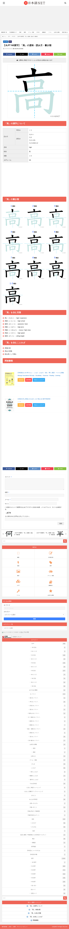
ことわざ (48, 768)
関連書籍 (34, 920)
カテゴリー (7, 611)
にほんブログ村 (24, 632)
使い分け (48, 885)
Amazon (21, 379)
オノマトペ (47, 694)
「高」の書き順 (34, 909)
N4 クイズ (48, 674)
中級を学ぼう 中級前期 (46, 811)
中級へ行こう (47, 807)
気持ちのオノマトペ (47, 713)
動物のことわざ (47, 775)
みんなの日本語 (47, 799)
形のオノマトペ (47, 709)
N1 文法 (48, 655)
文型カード (48, 893)
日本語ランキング (17, 636)
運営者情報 (4, 926)
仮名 (48, 819)
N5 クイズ (48, 682)
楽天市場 (28, 379)
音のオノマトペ (47, 736)
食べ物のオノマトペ (47, 740)
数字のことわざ (47, 779)
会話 (48, 831)
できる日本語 (47, 783)
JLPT (48, 643)
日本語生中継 (47, 854)
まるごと (48, 795)
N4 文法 (48, 678)
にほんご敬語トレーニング (46, 787)
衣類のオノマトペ (47, 732)
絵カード (48, 889)
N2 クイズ (48, 659)
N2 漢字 (48, 870)
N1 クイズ (48, 651)
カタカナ (48, 823)
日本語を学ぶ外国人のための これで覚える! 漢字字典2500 (34, 399)
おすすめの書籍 (47, 690)
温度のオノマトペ (47, 721)
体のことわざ (48, 772)
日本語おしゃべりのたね (46, 850)
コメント (8, 476)
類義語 (48, 842)
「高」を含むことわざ (34, 916)
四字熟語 (48, 846)
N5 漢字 (6, 41)
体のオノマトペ (47, 698)
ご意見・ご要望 (12, 926)
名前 (7, 492)
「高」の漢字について (34, 906)
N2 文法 (48, 663)
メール (8, 499)
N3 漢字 (48, 874)
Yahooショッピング (39, 379)
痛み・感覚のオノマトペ (46, 729)
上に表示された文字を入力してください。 (17, 516)
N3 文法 (48, 670)
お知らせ (48, 756)
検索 (34, 619)
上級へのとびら (47, 803)
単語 (48, 838)
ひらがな (48, 827)
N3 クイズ (48, 666)
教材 (49, 752)
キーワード (7, 605)
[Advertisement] (34, 18)
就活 (49, 748)
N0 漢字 (48, 862)
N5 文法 (48, 686)
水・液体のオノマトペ (46, 717)
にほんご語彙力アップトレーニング (44, 791)
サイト (7, 503)
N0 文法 (48, 647)
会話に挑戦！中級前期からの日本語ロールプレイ (42, 835)
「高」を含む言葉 (34, 913)
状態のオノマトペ (47, 725)
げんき (48, 764)
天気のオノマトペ (47, 705)
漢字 (10, 41)
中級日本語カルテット (46, 815)
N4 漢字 (48, 878)
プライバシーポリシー (22, 926)
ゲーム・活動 (47, 760)
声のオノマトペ (47, 701)
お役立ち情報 (47, 744)
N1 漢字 (48, 866)
